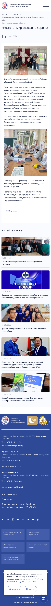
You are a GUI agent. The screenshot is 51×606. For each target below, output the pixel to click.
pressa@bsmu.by (17, 487)
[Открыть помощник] (43, 598)
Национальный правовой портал (37, 546)
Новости (15, 14)
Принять (30, 589)
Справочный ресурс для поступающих (12, 534)
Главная (4, 14)
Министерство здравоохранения (9, 546)
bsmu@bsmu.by (16, 446)
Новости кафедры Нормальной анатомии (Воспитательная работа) (22, 18)
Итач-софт (33, 602)
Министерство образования (33, 534)
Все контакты (8, 494)
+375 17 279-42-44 (13, 481)
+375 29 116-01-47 (13, 460)
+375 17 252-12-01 (13, 442)
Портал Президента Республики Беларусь (11, 558)
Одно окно (6, 499)
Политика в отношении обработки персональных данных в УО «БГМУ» (18, 505)
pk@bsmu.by (15, 466)
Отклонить (14, 589)
